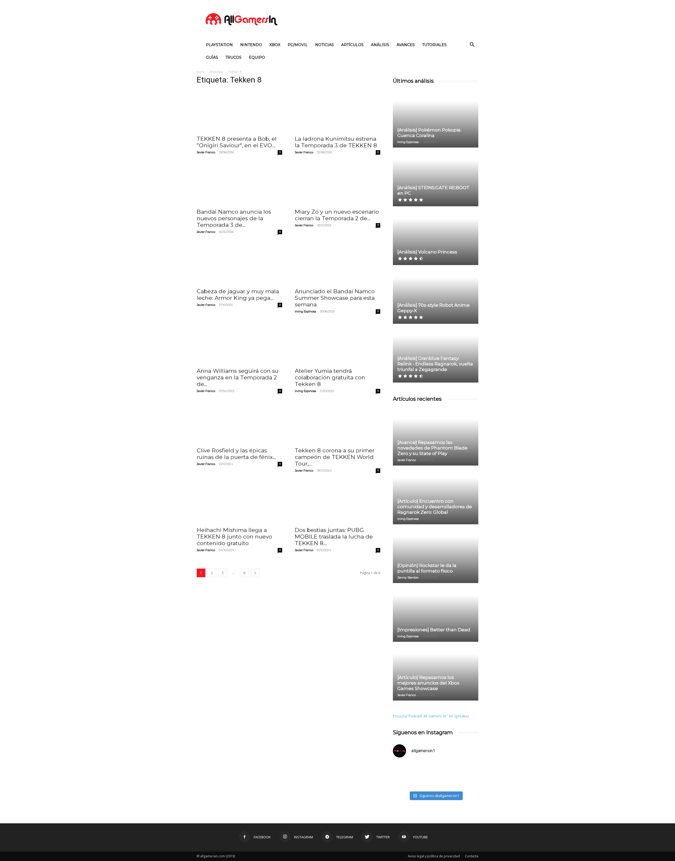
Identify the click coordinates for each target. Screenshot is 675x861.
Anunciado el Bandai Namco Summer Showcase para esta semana (335, 298)
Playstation (219, 44)
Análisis (380, 44)
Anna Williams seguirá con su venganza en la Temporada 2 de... (237, 377)
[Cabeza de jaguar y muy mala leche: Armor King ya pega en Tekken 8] (239, 263)
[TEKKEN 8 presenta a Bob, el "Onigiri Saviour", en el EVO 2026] (239, 111)
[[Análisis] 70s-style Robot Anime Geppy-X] (435, 295)
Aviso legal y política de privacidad (434, 856)
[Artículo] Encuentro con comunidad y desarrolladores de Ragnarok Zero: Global (434, 506)
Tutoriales (434, 44)
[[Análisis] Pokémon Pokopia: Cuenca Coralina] (435, 119)
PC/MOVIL (298, 44)
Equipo (257, 57)
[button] (472, 45)
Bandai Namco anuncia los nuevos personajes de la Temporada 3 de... (234, 218)
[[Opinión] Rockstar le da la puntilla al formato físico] (435, 554)
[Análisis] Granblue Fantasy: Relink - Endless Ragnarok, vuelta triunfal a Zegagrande (435, 364)
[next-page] (255, 573)
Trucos (233, 57)
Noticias (324, 44)
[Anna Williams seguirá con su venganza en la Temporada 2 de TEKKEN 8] (239, 343)
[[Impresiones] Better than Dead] (435, 613)
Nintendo (251, 44)
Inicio (201, 72)
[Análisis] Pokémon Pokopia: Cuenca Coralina (429, 132)
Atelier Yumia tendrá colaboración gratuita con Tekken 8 (330, 377)
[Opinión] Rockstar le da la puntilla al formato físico (426, 568)
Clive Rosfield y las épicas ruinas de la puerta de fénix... (236, 453)
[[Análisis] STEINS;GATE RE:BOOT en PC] (435, 177)
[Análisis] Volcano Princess (427, 252)
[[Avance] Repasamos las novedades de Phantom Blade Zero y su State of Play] (435, 437)
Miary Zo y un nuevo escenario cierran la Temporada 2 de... (337, 215)
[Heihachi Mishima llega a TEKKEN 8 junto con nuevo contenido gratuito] (239, 502)
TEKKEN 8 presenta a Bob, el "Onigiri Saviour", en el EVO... (237, 142)
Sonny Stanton (408, 577)
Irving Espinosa (305, 311)
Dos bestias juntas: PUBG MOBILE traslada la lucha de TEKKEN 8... (334, 536)
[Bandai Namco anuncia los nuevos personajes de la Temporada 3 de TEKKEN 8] (239, 184)
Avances (406, 44)
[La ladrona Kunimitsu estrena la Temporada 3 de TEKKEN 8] (337, 111)
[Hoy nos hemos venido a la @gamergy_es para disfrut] (457, 775)
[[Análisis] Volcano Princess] (435, 236)
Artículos (352, 44)
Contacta (471, 856)
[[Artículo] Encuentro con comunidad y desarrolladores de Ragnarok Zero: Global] (435, 495)
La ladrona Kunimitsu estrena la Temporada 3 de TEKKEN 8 (336, 142)
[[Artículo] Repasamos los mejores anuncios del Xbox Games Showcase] (435, 672)
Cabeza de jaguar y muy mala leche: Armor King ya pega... (238, 294)
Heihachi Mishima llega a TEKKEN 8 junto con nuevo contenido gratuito (234, 536)
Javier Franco (206, 152)
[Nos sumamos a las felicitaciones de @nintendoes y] (413, 775)
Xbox (274, 44)
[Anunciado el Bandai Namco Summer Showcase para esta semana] (337, 263)
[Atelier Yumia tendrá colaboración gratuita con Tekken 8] (337, 343)
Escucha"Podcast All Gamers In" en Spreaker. (431, 715)
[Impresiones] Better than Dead (433, 629)
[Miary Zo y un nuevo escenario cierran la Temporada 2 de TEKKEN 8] (337, 184)
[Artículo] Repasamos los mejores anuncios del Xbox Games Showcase (428, 683)
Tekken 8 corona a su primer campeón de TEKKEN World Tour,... (334, 457)
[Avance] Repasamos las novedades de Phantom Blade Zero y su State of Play (432, 448)
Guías (212, 57)
